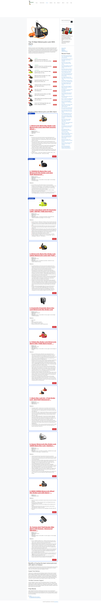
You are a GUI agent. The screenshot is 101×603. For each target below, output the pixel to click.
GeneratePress (56, 601)
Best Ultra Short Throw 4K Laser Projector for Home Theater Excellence (67, 143)
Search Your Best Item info (66, 20)
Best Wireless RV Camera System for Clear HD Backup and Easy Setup (67, 127)
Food (67, 2)
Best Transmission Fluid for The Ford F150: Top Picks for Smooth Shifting (67, 111)
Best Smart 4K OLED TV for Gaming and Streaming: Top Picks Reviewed (67, 140)
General (47, 2)
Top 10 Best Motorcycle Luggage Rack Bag (35, 597)
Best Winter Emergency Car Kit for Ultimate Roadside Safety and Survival (67, 66)
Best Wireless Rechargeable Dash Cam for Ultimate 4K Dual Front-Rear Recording (67, 74)
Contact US (63, 50)
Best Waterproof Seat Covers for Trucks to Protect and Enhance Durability (67, 94)
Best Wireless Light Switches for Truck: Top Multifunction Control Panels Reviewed (67, 56)
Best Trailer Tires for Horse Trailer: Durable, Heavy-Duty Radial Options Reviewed (67, 105)
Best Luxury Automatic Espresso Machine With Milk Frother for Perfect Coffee (67, 137)
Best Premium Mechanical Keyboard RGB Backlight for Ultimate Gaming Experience (66, 147)
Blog (71, 2)
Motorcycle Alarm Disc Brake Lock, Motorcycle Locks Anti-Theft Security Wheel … (43, 61)
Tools (54, 2)
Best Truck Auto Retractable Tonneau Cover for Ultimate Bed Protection (67, 102)
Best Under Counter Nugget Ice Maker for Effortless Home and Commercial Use (66, 87)
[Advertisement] (50, 11)
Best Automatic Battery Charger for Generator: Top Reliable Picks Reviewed (67, 116)
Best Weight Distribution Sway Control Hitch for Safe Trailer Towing (66, 83)
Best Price (55, 72)
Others (63, 2)
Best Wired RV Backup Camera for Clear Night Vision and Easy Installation (67, 60)
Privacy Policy (64, 48)
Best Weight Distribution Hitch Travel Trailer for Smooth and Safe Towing (67, 78)
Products (58, 2)
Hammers (51, 2)
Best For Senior (42, 2)
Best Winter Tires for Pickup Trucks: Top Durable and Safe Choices (66, 63)
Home (36, 2)
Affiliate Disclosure (64, 51)
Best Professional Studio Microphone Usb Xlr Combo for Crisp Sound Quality (66, 130)
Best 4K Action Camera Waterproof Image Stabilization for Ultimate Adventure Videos (67, 133)
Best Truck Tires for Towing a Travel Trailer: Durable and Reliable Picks (66, 120)
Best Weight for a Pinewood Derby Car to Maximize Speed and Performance (67, 90)
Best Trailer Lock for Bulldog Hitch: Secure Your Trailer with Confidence (67, 123)
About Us (63, 49)
